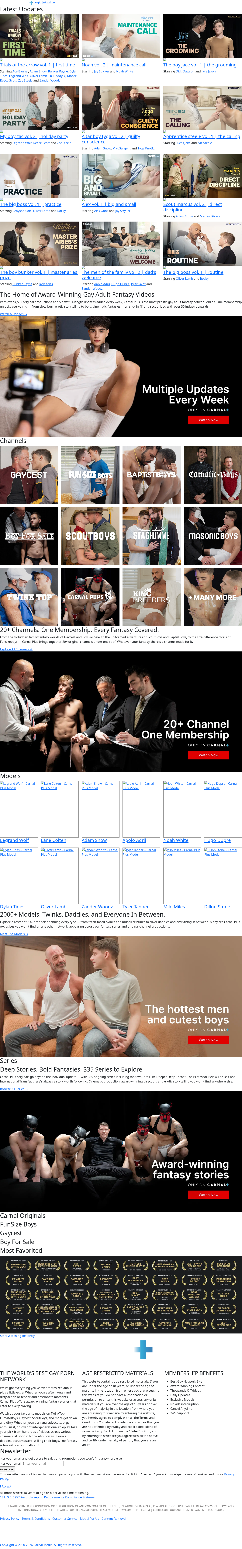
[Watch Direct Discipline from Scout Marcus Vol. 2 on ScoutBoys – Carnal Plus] (202, 176)
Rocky (61, 211)
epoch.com (142, 1510)
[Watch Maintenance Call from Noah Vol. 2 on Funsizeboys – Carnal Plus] (121, 36)
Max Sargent (121, 148)
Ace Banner (20, 71)
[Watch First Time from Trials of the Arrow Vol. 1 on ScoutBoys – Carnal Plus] (39, 36)
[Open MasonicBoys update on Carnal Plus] (202, 132)
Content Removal (114, 1519)
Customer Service (65, 1519)
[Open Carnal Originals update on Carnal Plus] (39, 200)
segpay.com (123, 1510)
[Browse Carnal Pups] (90, 597)
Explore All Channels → (16, 649)
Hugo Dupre (120, 284)
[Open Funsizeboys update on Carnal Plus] (121, 60)
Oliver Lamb (38, 76)
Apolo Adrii (102, 284)
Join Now (48, 2)
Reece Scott (8, 80)
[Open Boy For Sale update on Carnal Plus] (202, 60)
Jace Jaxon (209, 71)
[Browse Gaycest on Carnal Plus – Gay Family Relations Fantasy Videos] (29, 475)
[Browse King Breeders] (152, 597)
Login (38, 2)
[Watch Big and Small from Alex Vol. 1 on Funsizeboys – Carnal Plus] (121, 176)
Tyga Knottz (146, 148)
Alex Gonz (101, 211)
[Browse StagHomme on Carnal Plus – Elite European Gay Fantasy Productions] (152, 536)
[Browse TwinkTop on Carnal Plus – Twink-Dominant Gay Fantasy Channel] (29, 597)
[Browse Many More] (213, 597)
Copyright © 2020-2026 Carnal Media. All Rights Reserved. (41, 1545)
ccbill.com (160, 1510)
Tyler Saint (138, 284)
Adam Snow (38, 71)
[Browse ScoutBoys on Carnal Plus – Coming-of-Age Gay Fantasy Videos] (90, 536)
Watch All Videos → (13, 314)
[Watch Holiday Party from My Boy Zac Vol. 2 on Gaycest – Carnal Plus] (39, 108)
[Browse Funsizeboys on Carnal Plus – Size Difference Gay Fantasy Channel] (90, 475)
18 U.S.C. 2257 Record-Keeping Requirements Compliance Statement (49, 1497)
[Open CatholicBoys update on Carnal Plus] (121, 132)
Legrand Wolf (18, 76)
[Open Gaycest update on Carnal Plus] (39, 132)
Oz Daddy (55, 76)
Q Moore (70, 76)
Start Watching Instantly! (17, 1336)
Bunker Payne (58, 71)
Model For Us (89, 1519)
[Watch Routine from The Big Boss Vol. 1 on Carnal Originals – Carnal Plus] (202, 244)
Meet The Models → (14, 934)
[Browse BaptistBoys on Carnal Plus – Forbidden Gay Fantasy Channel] (152, 475)
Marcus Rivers (210, 216)
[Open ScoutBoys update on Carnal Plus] (39, 60)
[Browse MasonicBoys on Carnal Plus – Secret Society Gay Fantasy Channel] (213, 536)
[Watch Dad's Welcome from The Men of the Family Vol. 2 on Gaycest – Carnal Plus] (121, 244)
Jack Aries (46, 284)
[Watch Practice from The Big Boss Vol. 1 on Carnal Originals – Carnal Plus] (39, 176)
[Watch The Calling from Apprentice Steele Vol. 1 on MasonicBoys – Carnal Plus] (202, 108)
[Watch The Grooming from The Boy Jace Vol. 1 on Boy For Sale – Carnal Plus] (202, 36)
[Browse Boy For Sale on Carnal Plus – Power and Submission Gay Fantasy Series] (29, 536)
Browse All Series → (14, 1089)
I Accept (5, 1486)
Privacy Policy (9, 1519)
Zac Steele (25, 80)
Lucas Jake (183, 143)
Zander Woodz (50, 80)
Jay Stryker (101, 71)
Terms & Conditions (36, 1519)
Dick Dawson (185, 71)
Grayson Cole (22, 211)
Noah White (124, 71)
